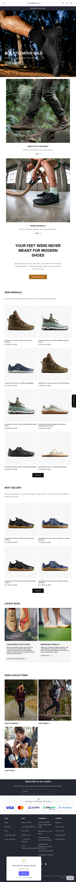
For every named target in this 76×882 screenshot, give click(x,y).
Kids (6, 831)
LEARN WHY (45, 655)
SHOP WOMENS (11, 723)
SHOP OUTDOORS (14, 63)
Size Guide (25, 831)
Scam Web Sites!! (10, 835)
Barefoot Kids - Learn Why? (45, 832)
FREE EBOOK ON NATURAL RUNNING (45, 839)
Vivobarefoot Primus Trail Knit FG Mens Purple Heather (19, 539)
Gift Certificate (60, 839)
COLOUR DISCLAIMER (45, 851)
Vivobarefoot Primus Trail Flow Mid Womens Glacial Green (21, 425)
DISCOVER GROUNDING (16, 659)
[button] (4, 3)
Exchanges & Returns (28, 826)
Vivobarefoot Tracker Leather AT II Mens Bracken (54, 383)
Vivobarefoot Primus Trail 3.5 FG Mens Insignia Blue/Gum (53, 581)
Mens (6, 822)
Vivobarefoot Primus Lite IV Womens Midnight (19, 383)
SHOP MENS (43, 723)
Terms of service (56, 875)
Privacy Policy (60, 831)
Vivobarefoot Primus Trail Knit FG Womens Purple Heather (20, 581)
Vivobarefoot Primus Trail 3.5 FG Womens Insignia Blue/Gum (54, 539)
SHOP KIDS (9, 771)
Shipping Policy (60, 835)
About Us (58, 822)
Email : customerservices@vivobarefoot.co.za (34, 847)
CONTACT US (26, 835)
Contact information (65, 877)
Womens (7, 826)
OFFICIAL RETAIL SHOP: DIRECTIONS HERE (45, 825)
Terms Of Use (59, 826)
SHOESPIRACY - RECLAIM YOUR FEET (45, 845)
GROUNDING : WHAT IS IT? (46, 856)
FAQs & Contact (27, 822)
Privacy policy (46, 875)
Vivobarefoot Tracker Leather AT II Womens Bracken (18, 341)
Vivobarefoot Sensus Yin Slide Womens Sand (52, 467)
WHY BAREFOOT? (38, 277)
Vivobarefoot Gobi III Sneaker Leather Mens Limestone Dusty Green (52, 425)
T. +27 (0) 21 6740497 (26, 840)
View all (38, 475)
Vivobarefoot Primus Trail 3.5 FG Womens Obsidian (21, 467)
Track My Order (10, 839)
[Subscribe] (53, 791)
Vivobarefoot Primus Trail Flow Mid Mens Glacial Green (53, 341)
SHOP (37, 154)
